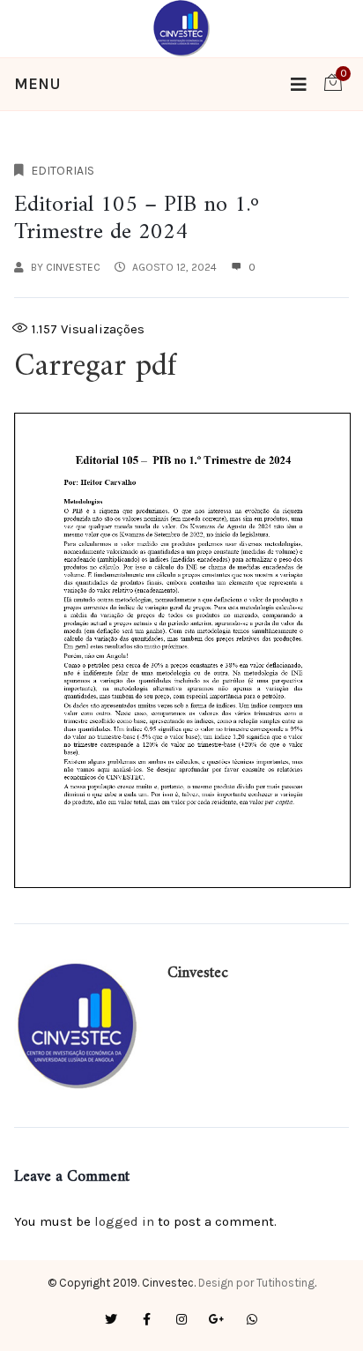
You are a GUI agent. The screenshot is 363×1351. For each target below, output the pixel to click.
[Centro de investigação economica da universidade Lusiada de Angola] (182, 27)
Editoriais (62, 170)
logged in (124, 1221)
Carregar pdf (95, 367)
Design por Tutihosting (256, 1282)
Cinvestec (73, 267)
